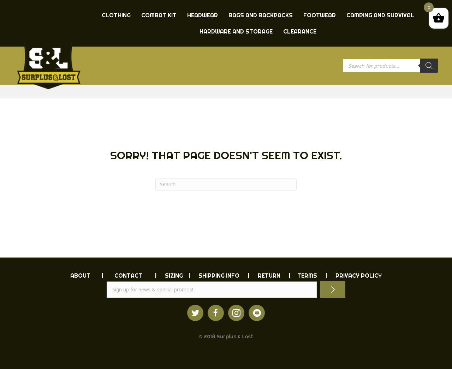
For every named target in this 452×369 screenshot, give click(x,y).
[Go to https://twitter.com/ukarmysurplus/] (195, 313)
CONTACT (128, 275)
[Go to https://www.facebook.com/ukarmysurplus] (216, 313)
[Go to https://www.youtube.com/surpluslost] (257, 313)
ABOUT (80, 275)
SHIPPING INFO (218, 275)
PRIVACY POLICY (358, 275)
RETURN (269, 275)
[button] (332, 289)
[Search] (429, 66)
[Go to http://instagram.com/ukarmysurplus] (236, 313)
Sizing (174, 275)
